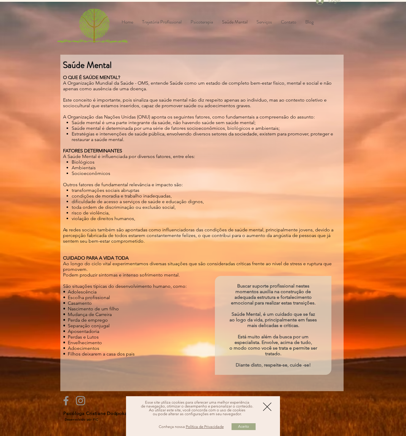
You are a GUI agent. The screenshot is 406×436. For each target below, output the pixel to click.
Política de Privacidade (205, 426)
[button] (267, 406)
